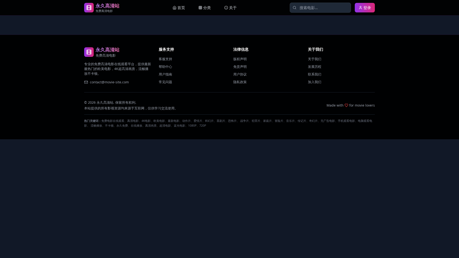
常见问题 (165, 82)
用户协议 (240, 74)
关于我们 (314, 59)
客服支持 (165, 59)
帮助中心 (165, 66)
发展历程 (314, 66)
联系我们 (314, 74)
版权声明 (240, 59)
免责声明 (240, 66)
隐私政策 (240, 82)
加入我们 (314, 82)
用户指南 (165, 74)
